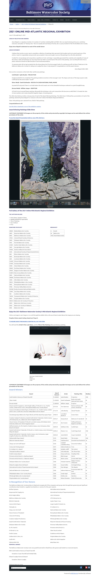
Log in (86, 1)
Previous (31, 372)
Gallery (17, 24)
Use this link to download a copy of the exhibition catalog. (25, 106)
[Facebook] (81, 567)
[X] (84, 567)
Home (11, 24)
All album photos (35, 328)
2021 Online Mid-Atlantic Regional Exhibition (33, 24)
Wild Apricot (74, 573)
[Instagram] (89, 567)
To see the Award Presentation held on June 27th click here (26, 118)
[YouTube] (86, 567)
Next (68, 372)
